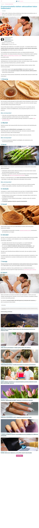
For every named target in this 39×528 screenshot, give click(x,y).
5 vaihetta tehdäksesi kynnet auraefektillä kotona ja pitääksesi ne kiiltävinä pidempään (19, 435)
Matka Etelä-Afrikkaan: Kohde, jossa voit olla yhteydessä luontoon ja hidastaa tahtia (18, 330)
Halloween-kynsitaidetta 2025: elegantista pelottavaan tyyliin (16, 417)
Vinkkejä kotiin (4, 451)
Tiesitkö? (2, 380)
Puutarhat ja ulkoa (4, 399)
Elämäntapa (3, 328)
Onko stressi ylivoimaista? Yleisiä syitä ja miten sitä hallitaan (16, 347)
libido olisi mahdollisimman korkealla (17, 175)
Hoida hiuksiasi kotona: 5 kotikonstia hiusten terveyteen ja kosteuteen (18, 364)
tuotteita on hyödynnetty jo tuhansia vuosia (12, 55)
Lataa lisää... (19, 455)
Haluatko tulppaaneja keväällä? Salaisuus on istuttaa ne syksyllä (17, 400)
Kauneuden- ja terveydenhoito (6, 363)
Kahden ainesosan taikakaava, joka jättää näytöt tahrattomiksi (16, 452)
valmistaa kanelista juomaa (25, 230)
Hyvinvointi (3, 346)
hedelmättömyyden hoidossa (30, 269)
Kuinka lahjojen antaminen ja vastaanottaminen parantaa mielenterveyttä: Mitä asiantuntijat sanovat (19, 382)
